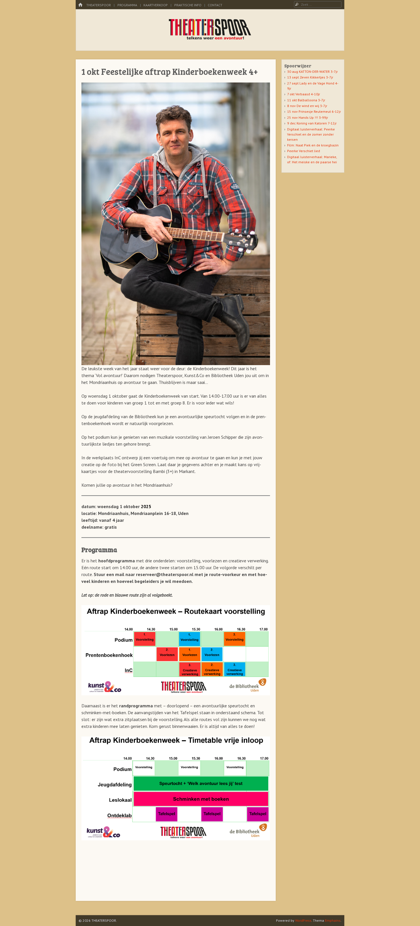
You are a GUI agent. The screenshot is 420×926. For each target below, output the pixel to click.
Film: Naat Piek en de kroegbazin (313, 145)
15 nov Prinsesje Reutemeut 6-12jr (314, 111)
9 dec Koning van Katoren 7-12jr (312, 123)
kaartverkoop (155, 5)
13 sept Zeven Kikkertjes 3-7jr (310, 77)
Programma (127, 5)
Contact (215, 5)
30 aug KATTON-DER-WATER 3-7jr (312, 71)
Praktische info (187, 5)
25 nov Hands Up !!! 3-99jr (307, 117)
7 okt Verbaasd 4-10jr (303, 94)
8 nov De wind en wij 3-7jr (307, 106)
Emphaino (333, 920)
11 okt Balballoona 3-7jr (306, 100)
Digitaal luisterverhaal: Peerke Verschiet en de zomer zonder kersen (311, 134)
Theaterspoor (98, 5)
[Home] (80, 5)
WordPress (303, 920)
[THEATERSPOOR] (210, 39)
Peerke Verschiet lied (303, 151)
